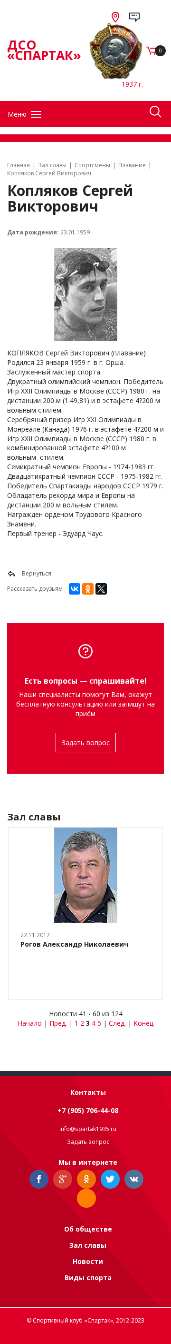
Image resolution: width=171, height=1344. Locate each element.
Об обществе (88, 1228)
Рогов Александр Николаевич (74, 944)
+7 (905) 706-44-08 (87, 1110)
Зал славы (87, 1245)
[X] (101, 589)
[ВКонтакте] (74, 589)
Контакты (88, 1092)
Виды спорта (88, 1277)
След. (117, 1023)
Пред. (58, 1023)
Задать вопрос (86, 742)
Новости (88, 1261)
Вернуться (35, 573)
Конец (143, 1023)
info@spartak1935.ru (87, 1129)
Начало (30, 1023)
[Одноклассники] (88, 589)
